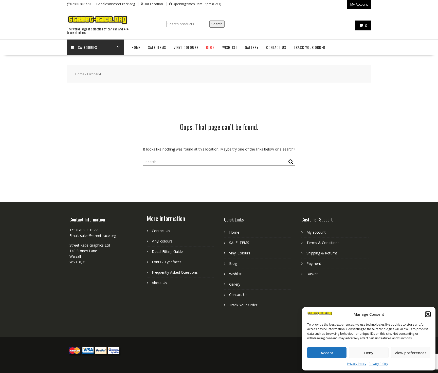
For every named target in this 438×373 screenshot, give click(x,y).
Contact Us (276, 47)
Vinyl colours (162, 241)
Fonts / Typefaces (166, 261)
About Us (159, 282)
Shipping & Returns (322, 253)
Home (136, 47)
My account (316, 232)
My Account (359, 4)
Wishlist (229, 47)
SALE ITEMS (157, 47)
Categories (87, 47)
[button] (427, 314)
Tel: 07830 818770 (84, 230)
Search (217, 24)
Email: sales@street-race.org (92, 235)
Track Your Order (309, 47)
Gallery (252, 47)
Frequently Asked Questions (175, 272)
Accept (327, 352)
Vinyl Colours (186, 47)
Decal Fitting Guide (167, 251)
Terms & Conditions (322, 242)
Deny (368, 352)
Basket (312, 273)
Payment (313, 263)
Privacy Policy (356, 364)
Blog (210, 47)
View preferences (411, 352)
